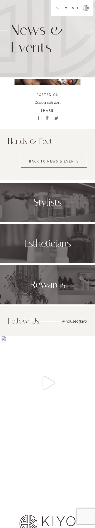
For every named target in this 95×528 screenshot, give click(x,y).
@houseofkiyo (74, 321)
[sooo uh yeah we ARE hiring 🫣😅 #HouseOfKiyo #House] (48, 383)
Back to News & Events (54, 161)
